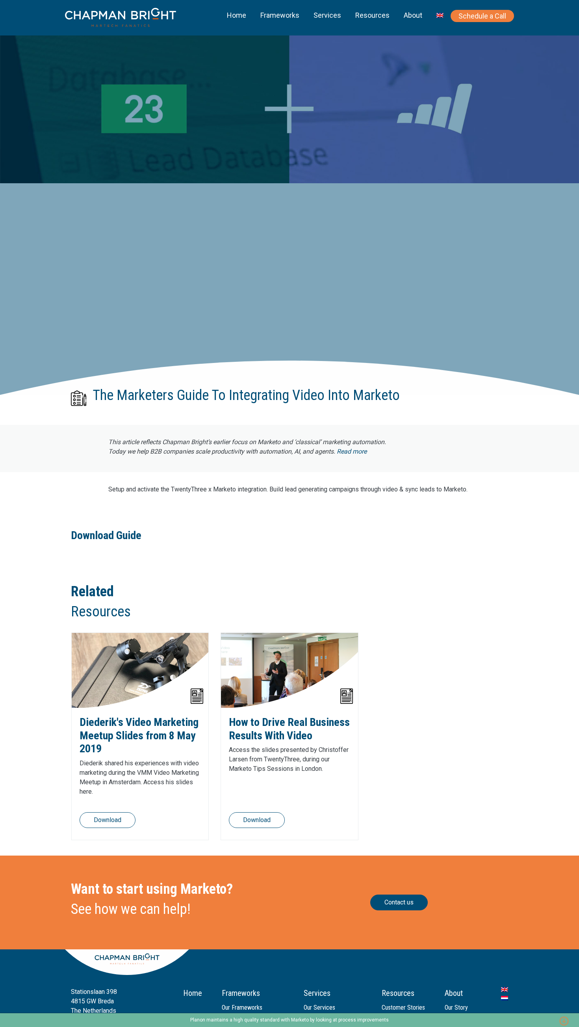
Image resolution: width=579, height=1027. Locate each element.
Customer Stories (403, 1007)
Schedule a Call (482, 16)
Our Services (319, 1007)
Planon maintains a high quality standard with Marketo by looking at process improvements (289, 1020)
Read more (352, 451)
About (413, 15)
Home (236, 15)
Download (107, 820)
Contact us (399, 902)
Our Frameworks (242, 1007)
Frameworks (279, 15)
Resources (372, 15)
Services (327, 15)
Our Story (456, 1007)
